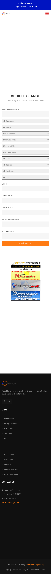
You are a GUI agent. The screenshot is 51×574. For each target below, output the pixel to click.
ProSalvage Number (10, 219)
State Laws (8, 459)
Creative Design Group (35, 564)
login (7, 569)
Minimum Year (7, 196)
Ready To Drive (10, 423)
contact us (16, 569)
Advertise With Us (11, 469)
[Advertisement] (25, 53)
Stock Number (8, 231)
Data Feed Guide (11, 474)
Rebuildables (9, 418)
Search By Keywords (10, 109)
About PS (8, 464)
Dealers (23, 7)
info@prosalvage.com (26, 3)
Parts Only (8, 428)
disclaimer (34, 569)
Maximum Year (7, 208)
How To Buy (9, 455)
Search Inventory (25, 243)
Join (29, 7)
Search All (8, 433)
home (44, 569)
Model (4, 184)
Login (17, 7)
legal (25, 569)
